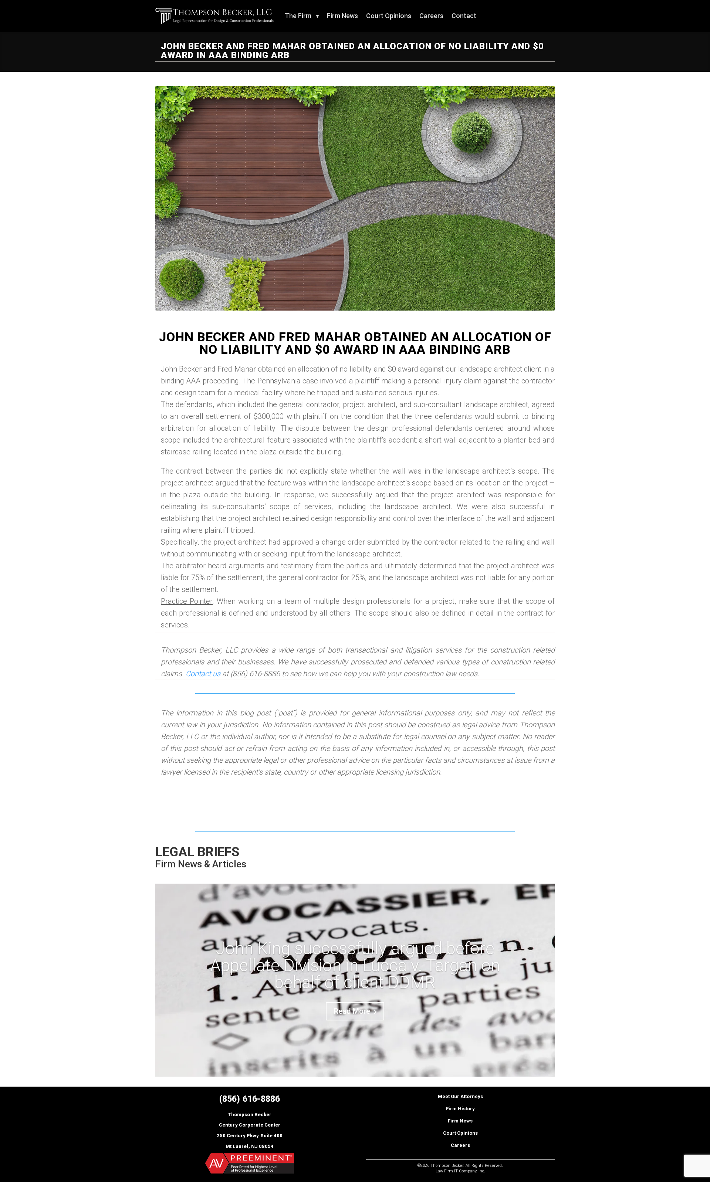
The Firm (298, 16)
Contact (464, 16)
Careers (431, 16)
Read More (352, 1011)
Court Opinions (388, 16)
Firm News (342, 16)
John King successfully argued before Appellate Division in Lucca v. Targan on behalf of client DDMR (355, 965)
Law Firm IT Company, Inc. (460, 1171)
